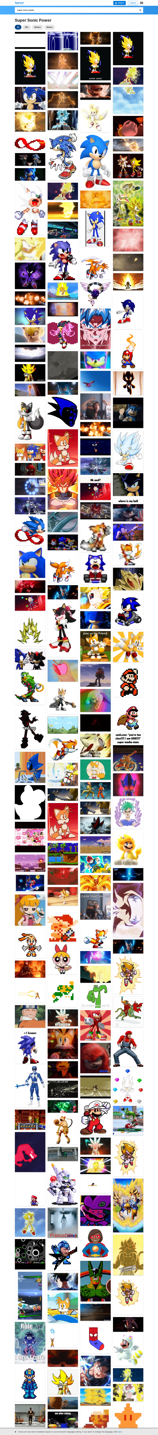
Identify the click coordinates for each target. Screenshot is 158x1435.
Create (121, 3)
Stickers (37, 27)
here (120, 1432)
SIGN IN (133, 3)
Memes (50, 27)
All (18, 27)
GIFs (26, 27)
